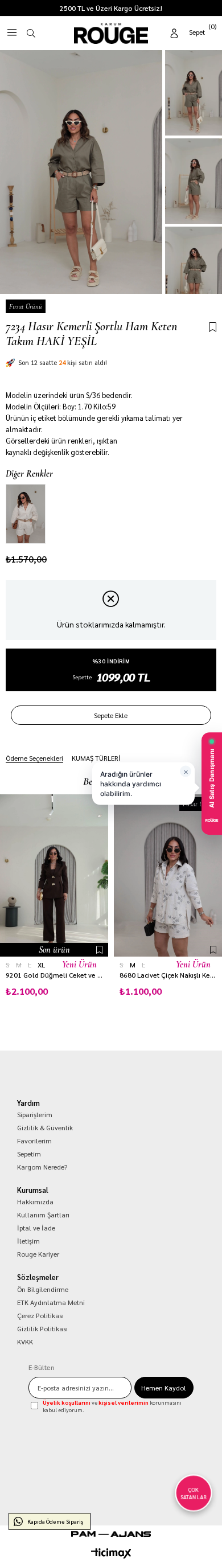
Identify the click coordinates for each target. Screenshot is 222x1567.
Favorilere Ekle (99, 950)
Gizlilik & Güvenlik (45, 1127)
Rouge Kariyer (38, 1253)
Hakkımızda (35, 1201)
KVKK (25, 1341)
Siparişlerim (34, 1114)
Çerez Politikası (40, 1315)
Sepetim (29, 1153)
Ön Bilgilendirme (42, 1289)
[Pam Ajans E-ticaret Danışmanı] (111, 1534)
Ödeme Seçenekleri (34, 757)
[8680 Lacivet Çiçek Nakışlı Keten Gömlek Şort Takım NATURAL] (168, 875)
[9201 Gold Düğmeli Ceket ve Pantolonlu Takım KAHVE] (54, 875)
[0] (203, 31)
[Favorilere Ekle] (212, 328)
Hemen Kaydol (163, 1387)
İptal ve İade (36, 1227)
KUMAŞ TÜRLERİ (96, 757)
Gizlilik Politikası (42, 1328)
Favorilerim (34, 1140)
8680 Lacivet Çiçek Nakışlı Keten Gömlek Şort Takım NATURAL (168, 975)
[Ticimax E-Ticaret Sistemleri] (111, 1553)
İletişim (28, 1240)
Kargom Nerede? (42, 1166)
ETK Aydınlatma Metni (51, 1302)
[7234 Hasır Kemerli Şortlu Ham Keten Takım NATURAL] (25, 514)
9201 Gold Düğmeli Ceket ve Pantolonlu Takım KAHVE (54, 975)
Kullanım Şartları (43, 1214)
